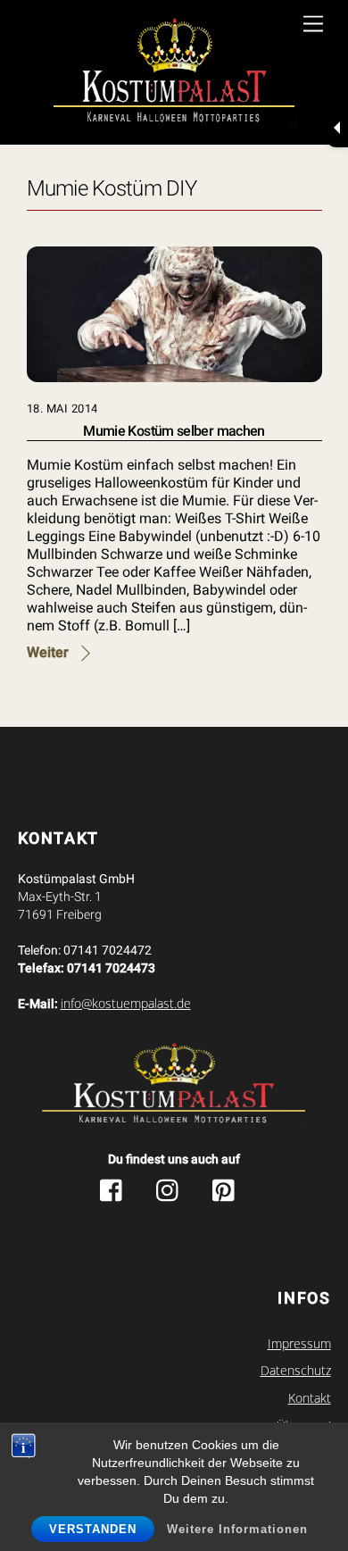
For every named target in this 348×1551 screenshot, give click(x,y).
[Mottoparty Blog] (174, 74)
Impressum (299, 1344)
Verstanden (93, 1529)
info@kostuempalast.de (126, 1004)
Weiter (48, 652)
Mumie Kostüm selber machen (173, 430)
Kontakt (309, 1398)
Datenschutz (296, 1371)
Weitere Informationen (237, 1529)
